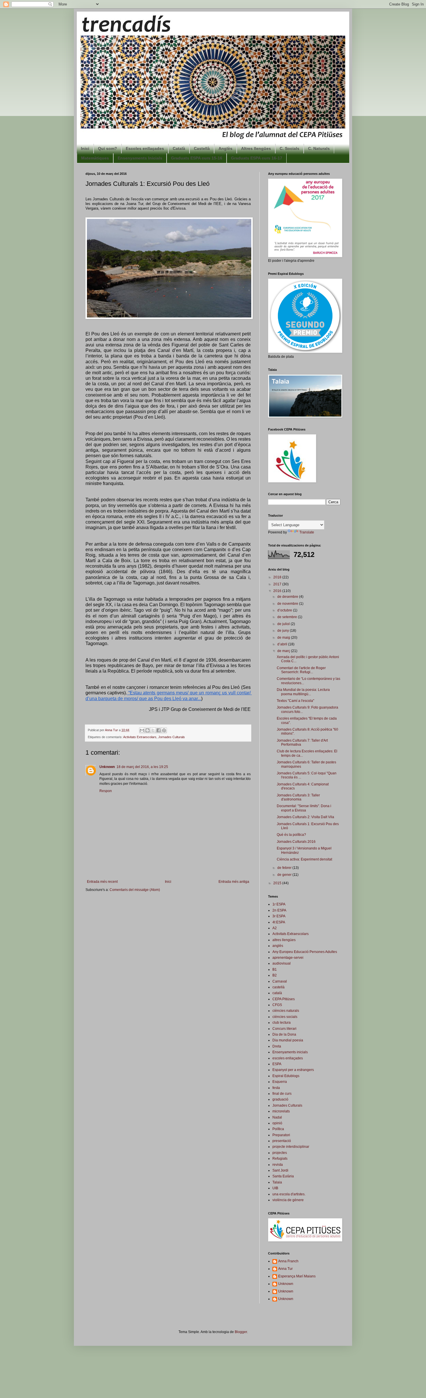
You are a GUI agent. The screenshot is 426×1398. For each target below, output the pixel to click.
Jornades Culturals (171, 737)
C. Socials (289, 148)
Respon (105, 791)
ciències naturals (285, 1011)
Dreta (276, 1046)
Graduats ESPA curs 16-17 (256, 158)
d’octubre (285, 610)
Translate (306, 532)
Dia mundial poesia (287, 1040)
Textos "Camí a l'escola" (295, 701)
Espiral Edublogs (285, 1076)
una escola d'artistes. (288, 1194)
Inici (85, 148)
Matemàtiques (95, 158)
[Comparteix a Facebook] (158, 730)
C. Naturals (319, 148)
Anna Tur (285, 1269)
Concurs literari (284, 1029)
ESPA (276, 1064)
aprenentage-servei (287, 958)
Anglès (225, 148)
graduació (280, 1099)
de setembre (287, 617)
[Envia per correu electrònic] (142, 730)
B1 (274, 969)
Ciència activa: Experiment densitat (304, 859)
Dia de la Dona (284, 1034)
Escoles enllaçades (145, 148)
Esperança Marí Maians (297, 1276)
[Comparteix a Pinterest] (164, 730)
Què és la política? (291, 835)
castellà (278, 987)
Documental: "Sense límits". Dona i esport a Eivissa (304, 808)
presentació (281, 1141)
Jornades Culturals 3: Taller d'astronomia (298, 797)
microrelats (281, 1111)
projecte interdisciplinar (290, 1147)
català (277, 993)
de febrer (284, 868)
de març (284, 651)
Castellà (202, 148)
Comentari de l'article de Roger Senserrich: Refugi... (301, 670)
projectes (279, 1153)
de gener (284, 875)
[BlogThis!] (147, 730)
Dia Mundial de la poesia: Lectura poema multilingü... (303, 692)
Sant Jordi (280, 1170)
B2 (274, 975)
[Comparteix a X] (153, 730)
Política (278, 1129)
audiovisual (281, 963)
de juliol (284, 624)
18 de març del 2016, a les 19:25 (142, 767)
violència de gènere (288, 1200)
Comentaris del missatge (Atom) (135, 890)
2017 (277, 584)
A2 (274, 928)
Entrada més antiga (234, 882)
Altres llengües (256, 148)
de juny (283, 631)
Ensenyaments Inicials (140, 158)
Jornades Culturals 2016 (296, 842)
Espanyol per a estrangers (293, 1070)
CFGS (277, 1005)
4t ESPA (278, 922)
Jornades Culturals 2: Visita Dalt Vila (305, 817)
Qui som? (107, 148)
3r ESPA (278, 916)
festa (276, 1088)
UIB (275, 1188)
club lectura (281, 1023)
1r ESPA (278, 904)
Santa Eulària (283, 1176)
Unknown (107, 767)
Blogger (241, 1332)
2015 (277, 883)
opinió (277, 1123)
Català (179, 148)
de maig (284, 638)
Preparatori (281, 1135)
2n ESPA (279, 910)
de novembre (288, 604)
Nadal (277, 1117)
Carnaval (279, 981)
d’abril (282, 644)
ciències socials (284, 1017)
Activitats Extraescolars (139, 737)
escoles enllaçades (287, 1058)
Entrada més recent (102, 882)
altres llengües (284, 940)
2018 (277, 577)
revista (277, 1165)
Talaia (277, 1182)
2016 (277, 591)
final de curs (282, 1094)
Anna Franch (288, 1261)
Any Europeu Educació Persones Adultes (304, 952)
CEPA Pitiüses (283, 999)
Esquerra (279, 1082)
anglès (277, 946)
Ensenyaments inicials (290, 1052)
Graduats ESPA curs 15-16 (196, 158)
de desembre (288, 597)
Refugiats (279, 1158)
